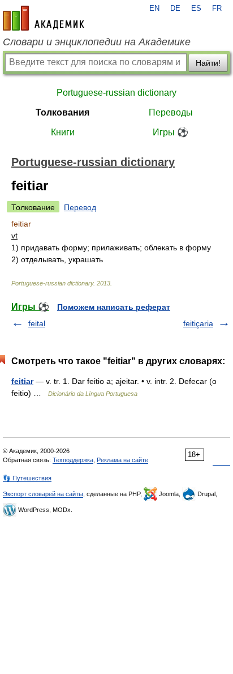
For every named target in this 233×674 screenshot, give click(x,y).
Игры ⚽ (170, 132)
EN (154, 8)
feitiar (22, 381)
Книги (63, 132)
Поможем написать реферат (113, 307)
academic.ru (43, 18)
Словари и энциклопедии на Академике (97, 42)
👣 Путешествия (27, 478)
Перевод (80, 207)
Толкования (62, 112)
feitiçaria (198, 323)
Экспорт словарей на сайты (43, 493)
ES (196, 8)
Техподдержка (73, 460)
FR (217, 8)
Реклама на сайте (122, 460)
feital (36, 323)
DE (175, 8)
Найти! (208, 62)
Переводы (171, 112)
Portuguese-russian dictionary (116, 92)
